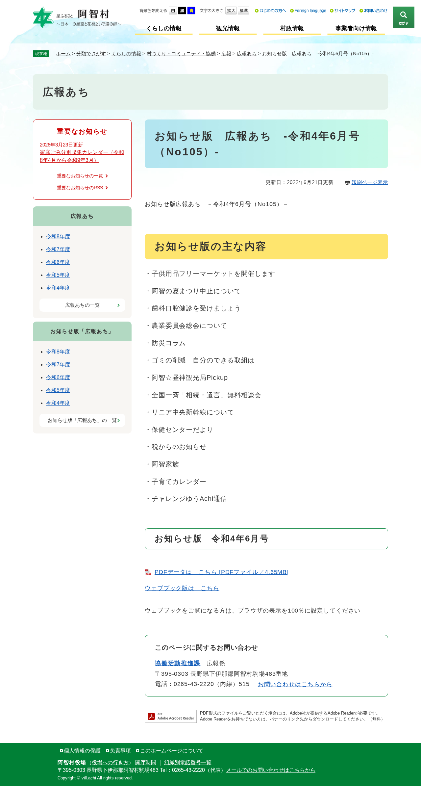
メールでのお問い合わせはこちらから (270, 770)
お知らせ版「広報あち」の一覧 (82, 420)
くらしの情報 (164, 28)
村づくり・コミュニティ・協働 (181, 53)
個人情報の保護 (82, 750)
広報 (226, 53)
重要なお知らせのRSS (80, 187)
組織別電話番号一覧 (187, 762)
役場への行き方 (110, 762)
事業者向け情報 (356, 28)
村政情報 (292, 28)
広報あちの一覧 (82, 305)
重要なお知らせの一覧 (80, 175)
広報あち (247, 53)
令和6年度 (58, 262)
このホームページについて (171, 750)
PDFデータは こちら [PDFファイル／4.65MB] (222, 572)
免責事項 (120, 750)
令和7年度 (58, 249)
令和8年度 (58, 236)
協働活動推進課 (178, 663)
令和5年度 (58, 275)
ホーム (63, 53)
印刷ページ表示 (370, 182)
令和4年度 (58, 288)
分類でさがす (91, 53)
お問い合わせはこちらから (295, 684)
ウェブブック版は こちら (182, 588)
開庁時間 (145, 762)
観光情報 (228, 28)
